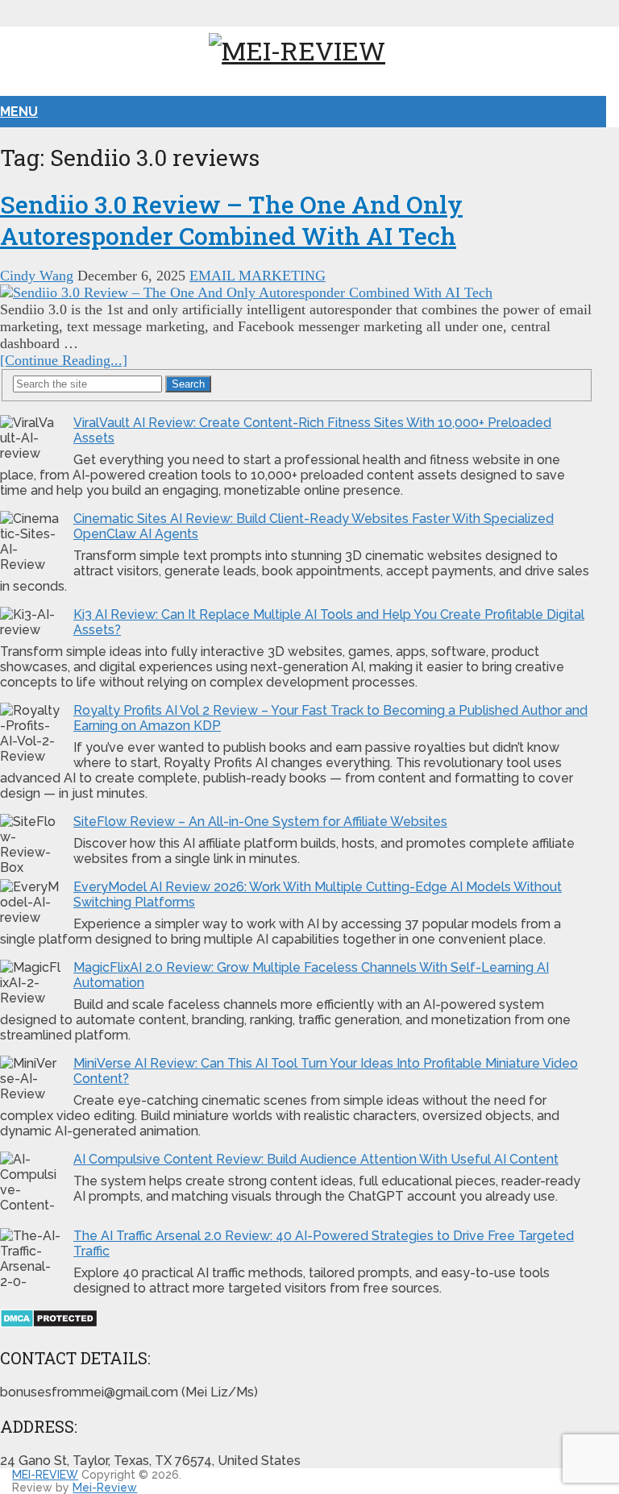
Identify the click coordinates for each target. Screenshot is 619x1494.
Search (188, 384)
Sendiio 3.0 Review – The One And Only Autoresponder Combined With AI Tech (231, 220)
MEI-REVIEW (45, 1474)
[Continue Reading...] (63, 360)
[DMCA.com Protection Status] (49, 1323)
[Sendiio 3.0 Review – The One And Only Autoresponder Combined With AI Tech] (297, 292)
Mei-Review (105, 1487)
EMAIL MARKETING (257, 276)
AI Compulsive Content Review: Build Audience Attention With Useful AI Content (316, 1159)
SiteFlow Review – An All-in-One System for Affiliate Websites (260, 821)
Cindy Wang (36, 276)
